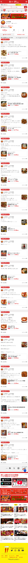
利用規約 (17, 555)
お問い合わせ (21, 557)
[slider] (4, 10)
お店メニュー (18, 4)
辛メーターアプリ (11, 555)
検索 (26, 7)
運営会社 (6, 555)
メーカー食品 (24, 4)
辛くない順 (25, 37)
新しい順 (17, 37)
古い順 (20, 37)
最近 (16, 504)
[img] (1, 1)
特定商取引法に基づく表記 (13, 557)
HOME (2, 555)
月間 (20, 504)
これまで (24, 504)
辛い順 (22, 37)
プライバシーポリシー (4, 557)
